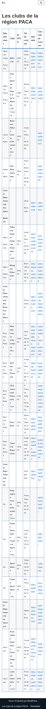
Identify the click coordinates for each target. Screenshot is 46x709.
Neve (11, 701)
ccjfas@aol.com (40, 566)
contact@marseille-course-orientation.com (40, 340)
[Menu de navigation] (41, 3)
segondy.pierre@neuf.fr (40, 504)
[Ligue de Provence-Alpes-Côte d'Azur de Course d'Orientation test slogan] (4, 3)
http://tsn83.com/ (33, 587)
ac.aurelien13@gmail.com (40, 370)
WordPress (32, 701)
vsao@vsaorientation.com (40, 243)
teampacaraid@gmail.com (40, 424)
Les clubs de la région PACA (15, 706)
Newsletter (35, 706)
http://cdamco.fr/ (33, 206)
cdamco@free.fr (40, 206)
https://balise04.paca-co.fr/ (33, 60)
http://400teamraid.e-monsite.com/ (33, 649)
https (33, 363)
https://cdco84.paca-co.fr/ (33, 614)
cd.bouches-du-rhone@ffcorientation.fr (40, 303)
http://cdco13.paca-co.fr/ (33, 304)
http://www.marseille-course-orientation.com (33, 340)
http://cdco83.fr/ (33, 474)
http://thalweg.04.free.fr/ (33, 95)
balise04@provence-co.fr (40, 60)
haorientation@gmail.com (40, 173)
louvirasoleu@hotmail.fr (40, 95)
